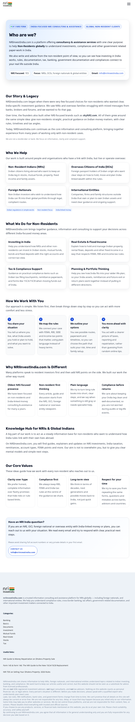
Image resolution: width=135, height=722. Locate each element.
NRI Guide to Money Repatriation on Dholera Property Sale (29, 659)
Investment (8, 630)
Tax (4, 643)
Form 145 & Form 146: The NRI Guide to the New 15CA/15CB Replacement (35, 665)
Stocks (6, 640)
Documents (8, 627)
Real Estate (8, 637)
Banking (6, 620)
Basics (6, 623)
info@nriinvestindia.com (111, 73)
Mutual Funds (9, 633)
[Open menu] (129, 4)
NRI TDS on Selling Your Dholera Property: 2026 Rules (26, 672)
